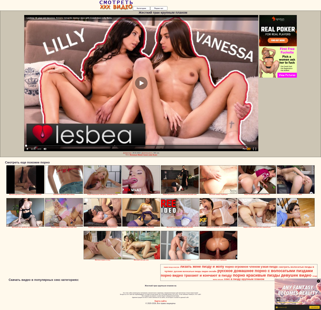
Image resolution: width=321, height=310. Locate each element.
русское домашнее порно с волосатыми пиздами (265, 271)
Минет (140, 155)
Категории (141, 8)
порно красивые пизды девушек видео (272, 275)
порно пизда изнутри (171, 267)
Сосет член (147, 155)
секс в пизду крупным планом (244, 279)
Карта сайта (161, 301)
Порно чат (158, 8)
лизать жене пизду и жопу (202, 266)
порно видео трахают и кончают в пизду (196, 275)
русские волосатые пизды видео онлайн (195, 271)
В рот (155, 155)
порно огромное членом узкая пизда (251, 266)
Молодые (133, 155)
